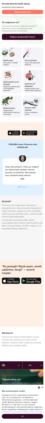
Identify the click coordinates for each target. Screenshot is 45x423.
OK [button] (22, 416)
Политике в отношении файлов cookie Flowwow (22, 412)
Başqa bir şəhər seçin (22, 12)
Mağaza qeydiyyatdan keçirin (22, 37)
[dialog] (22, 404)
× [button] (42, 387)
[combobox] (39, 387)
